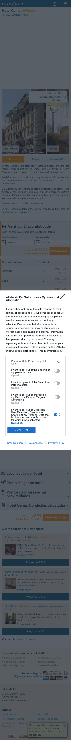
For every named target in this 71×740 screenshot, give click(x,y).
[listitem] (35, 362)
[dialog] (35, 370)
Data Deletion (15, 442)
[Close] (63, 297)
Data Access (35, 442)
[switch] (57, 371)
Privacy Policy (56, 442)
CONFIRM (21, 430)
